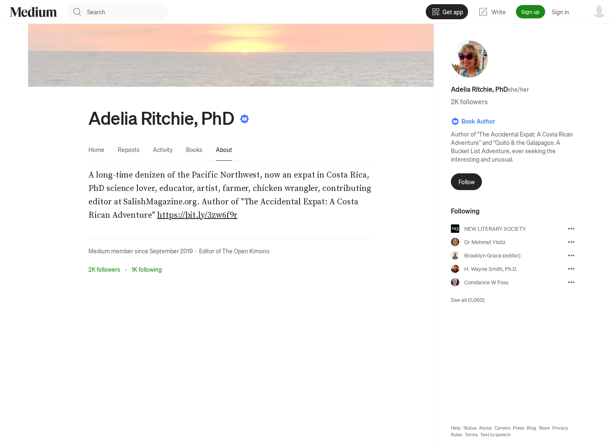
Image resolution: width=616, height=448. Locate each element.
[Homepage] (33, 12)
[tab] (96, 149)
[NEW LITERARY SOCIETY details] (571, 228)
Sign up (530, 11)
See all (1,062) (467, 299)
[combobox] (127, 11)
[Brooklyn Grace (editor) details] (571, 255)
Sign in (560, 11)
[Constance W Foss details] (571, 282)
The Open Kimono (245, 251)
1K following (147, 269)
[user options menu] (599, 11)
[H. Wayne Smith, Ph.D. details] (571, 268)
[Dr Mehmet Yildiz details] (571, 242)
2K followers (104, 269)
